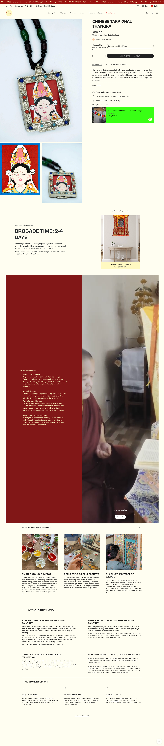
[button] (52, 13)
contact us (115, 700)
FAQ (26, 6)
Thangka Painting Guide (39, 609)
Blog (31, 6)
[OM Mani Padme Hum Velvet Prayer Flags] (99, 115)
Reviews (39, 6)
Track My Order (49, 6)
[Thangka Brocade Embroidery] (120, 238)
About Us (9, 6)
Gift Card (145, 6)
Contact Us (19, 6)
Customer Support (36, 681)
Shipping (96, 35)
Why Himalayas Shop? (38, 527)
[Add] (150, 119)
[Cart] (157, 13)
